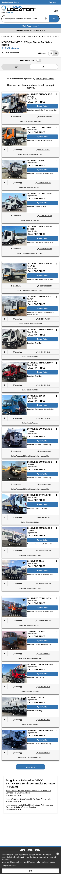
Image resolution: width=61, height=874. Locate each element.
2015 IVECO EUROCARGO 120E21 (39, 529)
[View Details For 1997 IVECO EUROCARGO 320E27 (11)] (14, 438)
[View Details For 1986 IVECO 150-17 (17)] (14, 640)
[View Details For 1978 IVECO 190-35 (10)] (14, 405)
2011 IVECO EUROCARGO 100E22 (39, 227)
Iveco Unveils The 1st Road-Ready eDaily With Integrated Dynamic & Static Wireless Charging (29, 806)
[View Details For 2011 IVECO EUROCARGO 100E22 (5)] (14, 236)
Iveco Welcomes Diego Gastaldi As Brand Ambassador (28, 799)
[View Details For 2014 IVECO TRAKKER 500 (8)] (14, 348)
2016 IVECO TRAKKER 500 (40, 664)
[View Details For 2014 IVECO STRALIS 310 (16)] (14, 607)
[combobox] (30, 18)
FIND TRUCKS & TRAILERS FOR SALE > (19, 37)
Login (4, 2)
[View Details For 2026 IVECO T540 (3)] (14, 169)
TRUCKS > (42, 37)
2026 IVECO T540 (35, 160)
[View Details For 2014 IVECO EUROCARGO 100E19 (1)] (14, 103)
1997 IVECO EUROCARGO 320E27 (39, 430)
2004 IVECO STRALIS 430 (39, 495)
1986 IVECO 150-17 (36, 631)
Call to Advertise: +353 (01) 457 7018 (30, 30)
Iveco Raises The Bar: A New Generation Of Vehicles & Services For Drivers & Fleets (28, 792)
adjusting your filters (45, 79)
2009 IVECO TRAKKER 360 (40, 730)
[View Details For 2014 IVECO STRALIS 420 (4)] (14, 202)
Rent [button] (16, 67)
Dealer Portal (13, 2)
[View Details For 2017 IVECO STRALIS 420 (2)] (14, 136)
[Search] (54, 18)
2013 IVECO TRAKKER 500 (40, 363)
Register (52, 2)
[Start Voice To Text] (46, 18)
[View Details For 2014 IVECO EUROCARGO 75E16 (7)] (14, 315)
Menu (56, 11)
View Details (43, 106)
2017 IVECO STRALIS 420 (39, 127)
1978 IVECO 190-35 (36, 396)
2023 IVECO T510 (35, 697)
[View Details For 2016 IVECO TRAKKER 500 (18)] (14, 673)
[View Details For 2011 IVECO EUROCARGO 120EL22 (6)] (14, 273)
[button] (42, 53)
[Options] (56, 94)
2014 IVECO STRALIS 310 (39, 598)
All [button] (44, 67)
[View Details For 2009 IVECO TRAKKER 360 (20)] (14, 740)
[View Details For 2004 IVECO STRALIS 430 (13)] (14, 504)
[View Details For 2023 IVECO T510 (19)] (14, 706)
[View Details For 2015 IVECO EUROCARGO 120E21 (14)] (14, 537)
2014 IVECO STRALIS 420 (39, 193)
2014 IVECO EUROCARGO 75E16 (39, 298)
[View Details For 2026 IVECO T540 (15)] (14, 570)
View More (30, 767)
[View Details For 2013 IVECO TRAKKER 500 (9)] (14, 381)
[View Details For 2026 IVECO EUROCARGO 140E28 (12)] (14, 471)
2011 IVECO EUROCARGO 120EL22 (39, 264)
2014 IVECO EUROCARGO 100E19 (39, 95)
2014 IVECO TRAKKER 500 (40, 330)
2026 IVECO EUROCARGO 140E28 (39, 463)
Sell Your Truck (30, 26)
